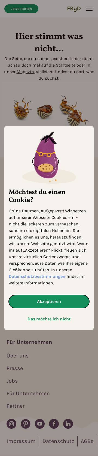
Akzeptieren (49, 301)
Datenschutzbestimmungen (37, 276)
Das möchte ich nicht (49, 318)
